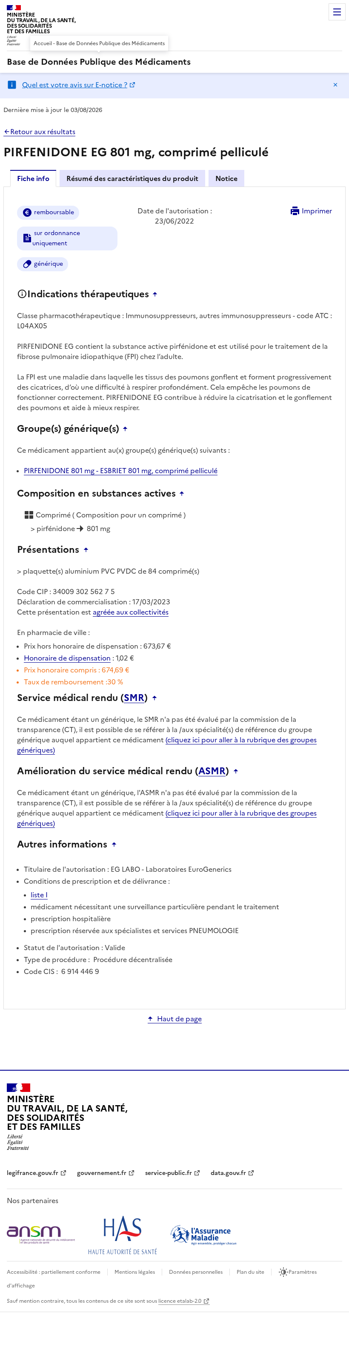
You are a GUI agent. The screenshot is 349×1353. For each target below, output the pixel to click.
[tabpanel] (174, 597)
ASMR (212, 771)
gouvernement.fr (101, 1173)
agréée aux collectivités (131, 612)
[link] (99, 62)
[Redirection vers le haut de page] (157, 294)
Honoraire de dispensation (67, 658)
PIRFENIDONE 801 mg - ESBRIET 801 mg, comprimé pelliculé (120, 470)
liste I (39, 895)
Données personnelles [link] (196, 1272)
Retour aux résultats (42, 131)
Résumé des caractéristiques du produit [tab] (132, 178)
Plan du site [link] (250, 1272)
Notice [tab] (226, 178)
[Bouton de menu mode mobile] (337, 11)
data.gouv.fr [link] (228, 1173)
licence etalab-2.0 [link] (179, 1301)
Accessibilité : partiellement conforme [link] (53, 1272)
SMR (134, 698)
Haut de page (179, 1019)
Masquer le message (335, 85)
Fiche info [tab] (33, 178)
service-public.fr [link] (168, 1173)
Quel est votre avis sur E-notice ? (74, 85)
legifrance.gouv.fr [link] (32, 1173)
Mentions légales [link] (134, 1272)
